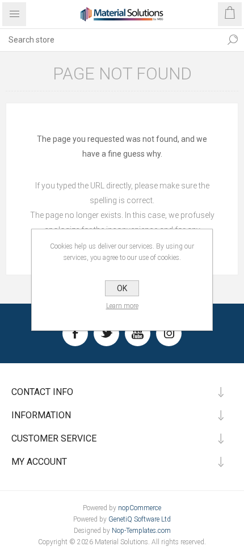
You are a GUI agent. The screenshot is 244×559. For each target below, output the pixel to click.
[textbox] (110, 39)
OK (122, 288)
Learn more (122, 306)
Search (232, 39)
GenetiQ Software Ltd (139, 519)
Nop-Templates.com (141, 531)
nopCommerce (139, 508)
